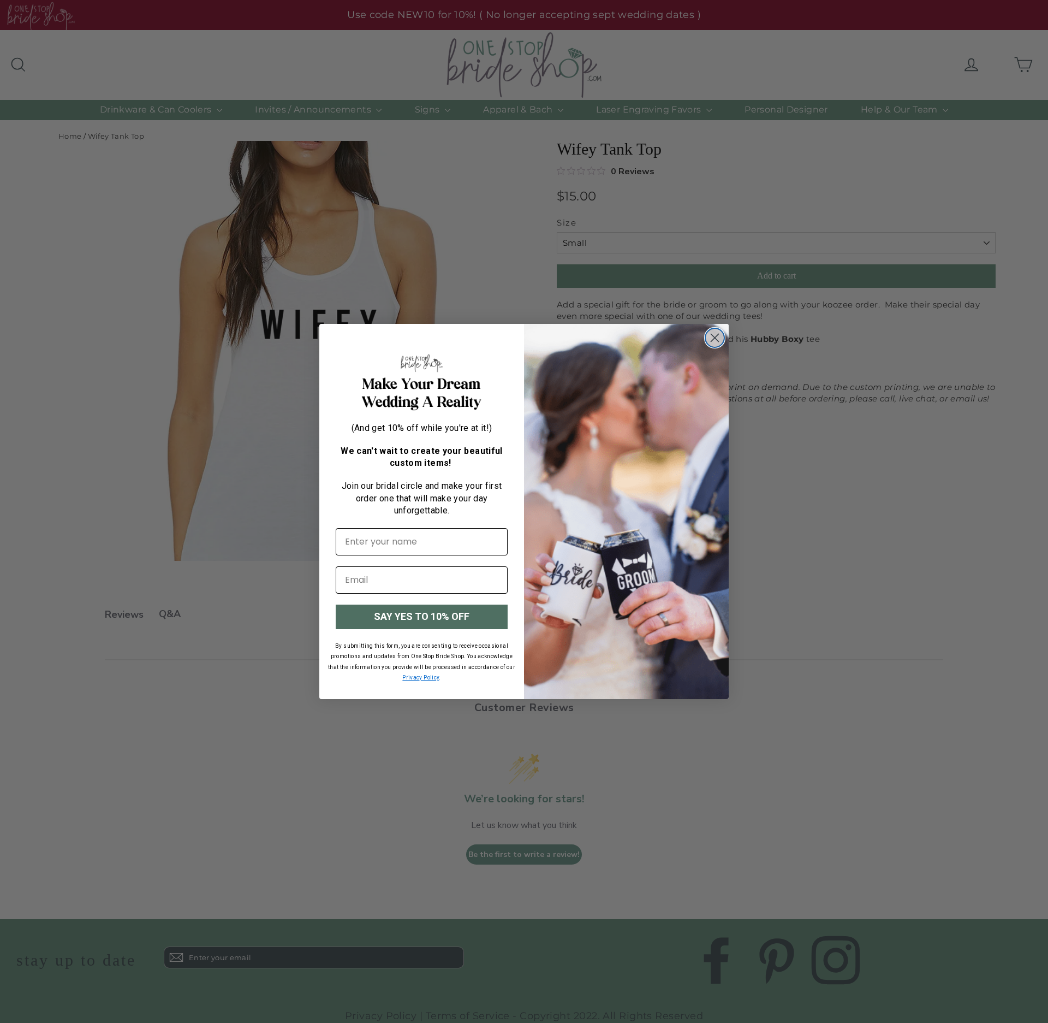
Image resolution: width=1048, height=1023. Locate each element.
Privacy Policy (420, 678)
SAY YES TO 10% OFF (421, 616)
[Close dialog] (714, 337)
